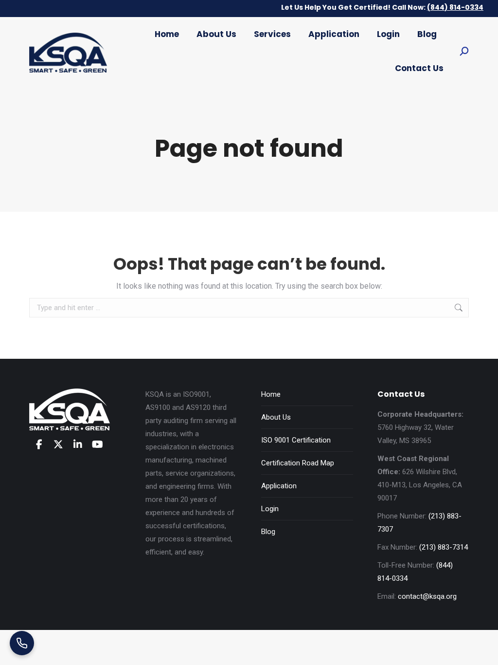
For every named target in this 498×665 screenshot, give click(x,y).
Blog (268, 531)
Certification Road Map (297, 463)
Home (271, 394)
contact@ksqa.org (427, 596)
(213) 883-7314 (443, 547)
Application (279, 485)
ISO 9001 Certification (296, 440)
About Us (276, 417)
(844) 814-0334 (455, 7)
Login (270, 508)
